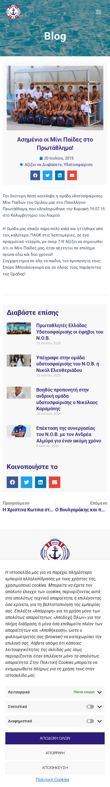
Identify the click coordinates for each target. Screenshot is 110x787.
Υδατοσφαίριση (78, 164)
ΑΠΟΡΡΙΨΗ (55, 753)
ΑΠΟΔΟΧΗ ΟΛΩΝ (55, 738)
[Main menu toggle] (98, 12)
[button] (35, 175)
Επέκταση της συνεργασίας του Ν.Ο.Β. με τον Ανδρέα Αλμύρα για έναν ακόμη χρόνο (68, 434)
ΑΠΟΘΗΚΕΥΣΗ (55, 767)
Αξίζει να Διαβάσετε (43, 164)
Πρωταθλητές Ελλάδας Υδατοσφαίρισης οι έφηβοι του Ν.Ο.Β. (69, 332)
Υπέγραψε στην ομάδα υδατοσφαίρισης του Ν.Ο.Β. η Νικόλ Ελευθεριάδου (67, 364)
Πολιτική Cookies (52, 779)
